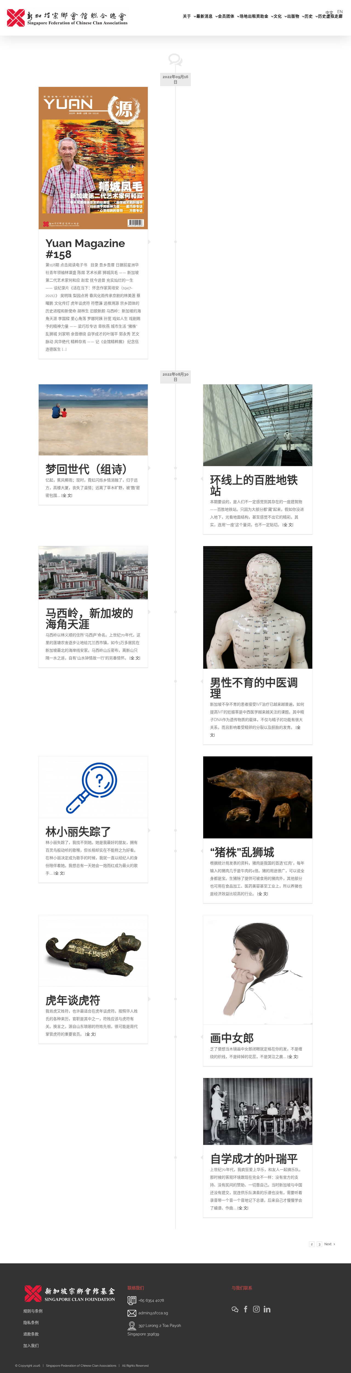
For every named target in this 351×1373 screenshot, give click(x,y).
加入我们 (31, 1345)
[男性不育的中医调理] (257, 607)
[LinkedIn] (267, 1309)
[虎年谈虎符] (93, 950)
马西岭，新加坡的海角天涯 (89, 619)
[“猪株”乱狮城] (257, 797)
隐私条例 (31, 1322)
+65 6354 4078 (151, 1300)
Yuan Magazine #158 (85, 248)
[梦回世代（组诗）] (93, 419)
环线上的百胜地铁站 (254, 485)
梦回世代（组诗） (89, 469)
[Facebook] (245, 1309)
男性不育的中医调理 (254, 688)
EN (340, 12)
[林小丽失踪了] (93, 787)
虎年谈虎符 (73, 1000)
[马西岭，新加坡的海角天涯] (93, 572)
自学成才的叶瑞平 (254, 1158)
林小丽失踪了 (78, 831)
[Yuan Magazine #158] (93, 158)
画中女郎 (232, 1038)
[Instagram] (256, 1309)
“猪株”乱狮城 (242, 852)
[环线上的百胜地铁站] (257, 425)
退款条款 (31, 1334)
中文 (329, 12)
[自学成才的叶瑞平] (257, 1111)
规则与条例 (33, 1311)
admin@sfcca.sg (153, 1313)
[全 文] (287, 525)
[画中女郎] (257, 969)
